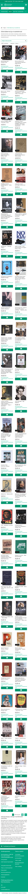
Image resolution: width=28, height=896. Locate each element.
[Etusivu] (8, 4)
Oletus (16, 43)
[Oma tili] (23, 4)
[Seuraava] (26, 814)
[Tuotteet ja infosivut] (2, 4)
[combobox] (14, 8)
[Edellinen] (22, 814)
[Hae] (25, 8)
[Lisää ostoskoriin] (7, 71)
